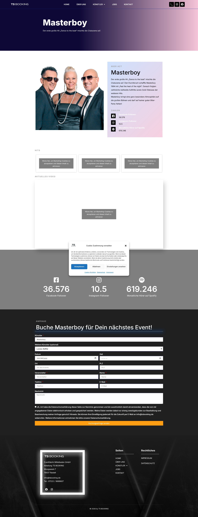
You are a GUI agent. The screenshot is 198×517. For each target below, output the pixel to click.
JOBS (114, 4)
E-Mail (103, 382)
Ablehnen (96, 267)
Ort (36, 363)
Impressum (110, 272)
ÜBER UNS (81, 4)
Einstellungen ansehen (116, 267)
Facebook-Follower (127, 114)
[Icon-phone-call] (171, 4)
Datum (38, 354)
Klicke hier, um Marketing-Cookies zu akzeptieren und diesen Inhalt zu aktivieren (56, 163)
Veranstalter (40, 373)
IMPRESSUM (146, 458)
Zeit (101, 354)
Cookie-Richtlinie (90, 272)
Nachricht (39, 391)
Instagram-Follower (128, 121)
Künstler (39, 335)
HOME (66, 4)
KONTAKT (128, 4)
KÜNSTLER (98, 4)
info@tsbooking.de (52, 478)
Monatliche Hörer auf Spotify (132, 128)
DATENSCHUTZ (148, 463)
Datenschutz (101, 272)
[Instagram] (177, 4)
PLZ (101, 363)
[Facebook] (182, 4)
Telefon (38, 382)
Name (102, 373)
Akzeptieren (79, 267)
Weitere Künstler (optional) (46, 344)
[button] (126, 246)
